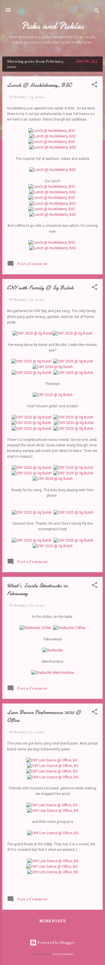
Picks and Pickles (52, 25)
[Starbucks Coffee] (69, 628)
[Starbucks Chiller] (35, 628)
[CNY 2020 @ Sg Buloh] (32, 333)
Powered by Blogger (56, 942)
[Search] (96, 12)
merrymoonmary (63, 954)
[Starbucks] (52, 650)
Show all (87, 61)
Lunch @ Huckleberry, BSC (39, 85)
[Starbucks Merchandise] (52, 673)
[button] (94, 85)
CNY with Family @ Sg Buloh (40, 287)
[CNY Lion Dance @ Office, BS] (51, 760)
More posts (52, 921)
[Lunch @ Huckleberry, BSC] (51, 131)
